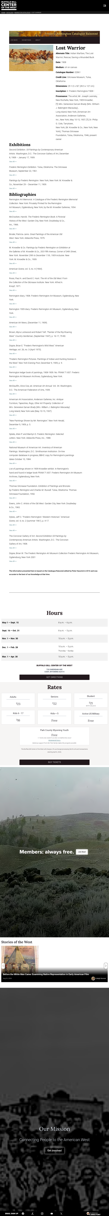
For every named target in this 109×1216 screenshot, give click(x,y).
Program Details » (54, 740)
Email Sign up (11, 1213)
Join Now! (82, 852)
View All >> (13, 162)
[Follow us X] (61, 1213)
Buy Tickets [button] (54, 762)
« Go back (14, 40)
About (37, 40)
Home (3, 12)
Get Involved (54, 1150)
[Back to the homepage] (8, 5)
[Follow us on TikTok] (32, 1213)
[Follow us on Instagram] (42, 1213)
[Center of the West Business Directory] (93, 1213)
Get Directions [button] (54, 677)
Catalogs (9, 12)
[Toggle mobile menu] (105, 5)
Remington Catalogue (22, 12)
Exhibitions (26, 40)
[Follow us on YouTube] (52, 1213)
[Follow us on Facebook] (23, 1213)
